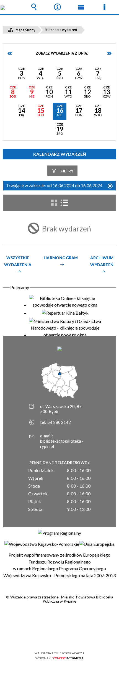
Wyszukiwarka (34, 7)
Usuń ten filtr (110, 186)
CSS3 (59, 637)
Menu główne (81, 7)
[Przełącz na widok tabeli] (64, 202)
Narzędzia (57, 7)
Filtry (67, 171)
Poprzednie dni (10, 53)
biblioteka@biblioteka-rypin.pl (61, 444)
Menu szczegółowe (104, 7)
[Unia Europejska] (97, 544)
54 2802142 (59, 422)
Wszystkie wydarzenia (17, 261)
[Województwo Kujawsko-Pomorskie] (41, 544)
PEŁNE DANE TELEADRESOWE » (59, 462)
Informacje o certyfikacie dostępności (59, 617)
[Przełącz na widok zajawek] (54, 202)
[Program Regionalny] (59, 533)
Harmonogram (61, 257)
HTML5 (51, 637)
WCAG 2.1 (76, 637)
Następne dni (109, 53)
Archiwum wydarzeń (101, 261)
